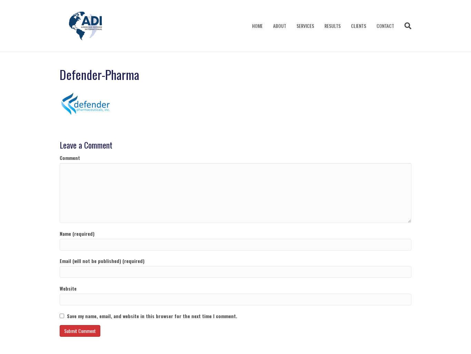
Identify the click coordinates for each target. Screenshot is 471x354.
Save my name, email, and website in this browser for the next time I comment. (152, 316)
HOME (257, 25)
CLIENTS (358, 25)
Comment (70, 157)
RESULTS (332, 25)
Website (68, 288)
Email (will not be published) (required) (102, 260)
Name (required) (77, 233)
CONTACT (385, 25)
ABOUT (279, 25)
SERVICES (305, 25)
